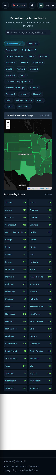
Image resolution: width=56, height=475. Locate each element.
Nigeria (37, 94)
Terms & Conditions (29, 466)
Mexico (34, 69)
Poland (34, 87)
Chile (31, 56)
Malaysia (10, 75)
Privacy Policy (10, 470)
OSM (41, 188)
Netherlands (29, 50)
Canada (33, 43)
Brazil (9, 69)
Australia (11, 50)
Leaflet (32, 188)
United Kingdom (14, 56)
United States (14, 43)
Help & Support (10, 466)
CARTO (48, 188)
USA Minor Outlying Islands (19, 81)
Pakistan (10, 94)
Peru (23, 75)
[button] (8, 122)
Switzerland (24, 106)
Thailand (10, 62)
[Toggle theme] (32, 5)
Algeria (9, 106)
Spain (40, 100)
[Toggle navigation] (5, 5)
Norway (24, 94)
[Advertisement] (28, 422)
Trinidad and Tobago (15, 87)
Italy (8, 100)
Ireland (24, 62)
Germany (43, 56)
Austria (21, 69)
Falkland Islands (24, 100)
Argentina (38, 62)
